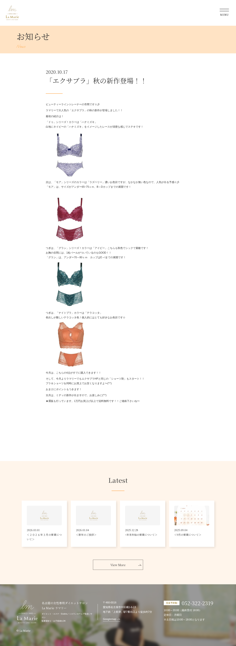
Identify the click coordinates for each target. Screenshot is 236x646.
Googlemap (109, 619)
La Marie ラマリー (12, 13)
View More (118, 565)
